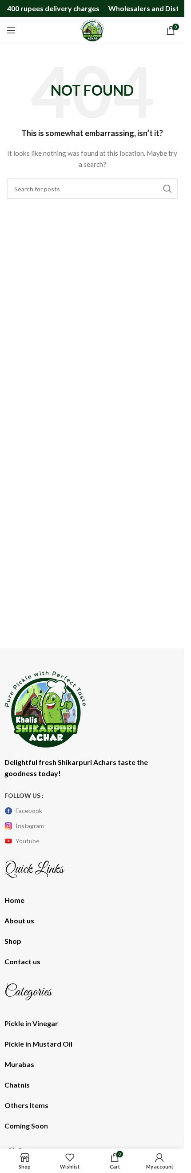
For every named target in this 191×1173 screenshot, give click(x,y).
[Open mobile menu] (11, 30)
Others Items (26, 1105)
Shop (12, 941)
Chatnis (17, 1084)
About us (19, 920)
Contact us (22, 961)
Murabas (19, 1064)
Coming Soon (26, 1125)
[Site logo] (92, 29)
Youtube (28, 841)
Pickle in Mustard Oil (38, 1044)
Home (14, 900)
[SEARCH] (167, 188)
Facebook (29, 810)
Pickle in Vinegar (31, 1023)
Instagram (30, 825)
